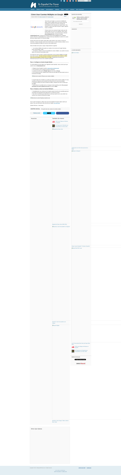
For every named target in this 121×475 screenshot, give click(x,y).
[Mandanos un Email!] (73, 1)
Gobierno (57, 9)
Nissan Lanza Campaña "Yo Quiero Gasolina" (81, 246)
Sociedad (72, 9)
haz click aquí (57, 103)
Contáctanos (89, 467)
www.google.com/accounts (53, 68)
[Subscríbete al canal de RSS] (76, 1)
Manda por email (36, 112)
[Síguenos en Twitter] (64, 1)
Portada (32, 9)
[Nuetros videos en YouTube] (70, 1)
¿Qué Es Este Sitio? (82, 467)
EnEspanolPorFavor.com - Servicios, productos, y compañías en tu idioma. (45, 5)
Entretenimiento (49, 9)
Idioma (62, 9)
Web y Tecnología (80, 9)
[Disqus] (50, 446)
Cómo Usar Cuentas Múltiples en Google (47, 15)
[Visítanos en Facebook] (61, 1)
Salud (67, 9)
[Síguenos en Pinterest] (67, 1)
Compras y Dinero (40, 9)
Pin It (65, 16)
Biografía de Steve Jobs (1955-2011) (59, 224)
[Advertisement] (76, 5)
